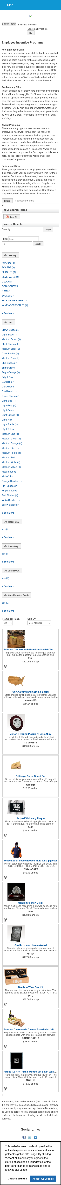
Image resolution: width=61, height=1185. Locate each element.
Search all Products (37, 28)
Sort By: (31, 618)
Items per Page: (11, 618)
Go (30, 32)
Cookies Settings (17, 1178)
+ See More (8, 313)
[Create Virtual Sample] (5, 666)
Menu (10, 4)
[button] (9, 24)
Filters (7, 200)
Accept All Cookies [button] (43, 1178)
